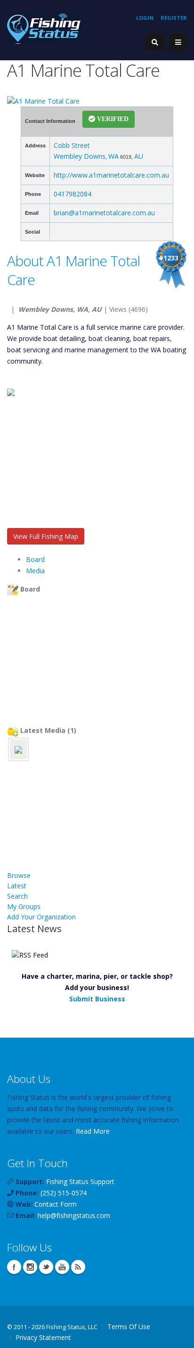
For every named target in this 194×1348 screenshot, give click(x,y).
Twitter (46, 1267)
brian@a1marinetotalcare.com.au (104, 212)
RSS (78, 1267)
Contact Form (55, 1204)
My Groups (23, 906)
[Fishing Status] (44, 28)
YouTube (62, 1267)
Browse (19, 875)
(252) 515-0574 (63, 1192)
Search (17, 896)
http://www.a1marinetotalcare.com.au (111, 175)
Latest (16, 885)
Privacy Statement (43, 1337)
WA (113, 156)
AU (138, 156)
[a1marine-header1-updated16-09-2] (18, 749)
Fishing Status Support (80, 1181)
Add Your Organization (41, 916)
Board (35, 559)
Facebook (14, 1267)
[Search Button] (155, 42)
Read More (93, 1131)
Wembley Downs (79, 156)
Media (35, 570)
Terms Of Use (128, 1326)
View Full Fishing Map (45, 536)
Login (145, 17)
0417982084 (72, 193)
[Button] (178, 42)
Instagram (30, 1267)
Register (174, 17)
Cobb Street (72, 145)
